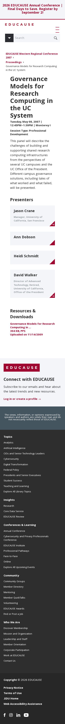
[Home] (19, 24)
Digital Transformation (16, 465)
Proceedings (14, 63)
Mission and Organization (18, 634)
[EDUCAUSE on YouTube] (26, 715)
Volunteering (11, 603)
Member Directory (13, 587)
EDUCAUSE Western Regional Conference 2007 (32, 56)
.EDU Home (11, 699)
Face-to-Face (11, 557)
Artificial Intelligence (14, 448)
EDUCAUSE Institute (14, 546)
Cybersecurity (11, 459)
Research (9, 506)
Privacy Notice (13, 688)
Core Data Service (14, 512)
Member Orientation (15, 645)
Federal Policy (11, 470)
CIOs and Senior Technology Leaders (24, 454)
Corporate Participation (16, 650)
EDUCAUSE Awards (14, 609)
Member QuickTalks (14, 598)
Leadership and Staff (15, 639)
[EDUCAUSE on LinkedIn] (18, 715)
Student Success (13, 481)
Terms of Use (13, 693)
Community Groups (14, 582)
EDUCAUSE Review (14, 517)
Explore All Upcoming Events (19, 567)
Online (7, 562)
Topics (8, 437)
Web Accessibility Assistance (23, 704)
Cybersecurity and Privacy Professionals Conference (26, 538)
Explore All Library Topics (17, 492)
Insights (9, 500)
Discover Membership (16, 628)
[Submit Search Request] (55, 38)
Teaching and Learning (16, 486)
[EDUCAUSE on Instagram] (11, 715)
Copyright (10, 680)
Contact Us (10, 661)
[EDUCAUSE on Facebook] (5, 715)
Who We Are (12, 622)
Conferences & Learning (20, 525)
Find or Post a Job (13, 614)
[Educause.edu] (22, 368)
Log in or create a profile (20, 399)
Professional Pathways (16, 551)
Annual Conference (14, 531)
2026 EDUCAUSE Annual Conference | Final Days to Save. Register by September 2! (33, 9)
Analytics (8, 443)
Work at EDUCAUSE (14, 656)
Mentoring (9, 593)
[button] (58, 30)
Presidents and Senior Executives (22, 475)
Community (11, 576)
